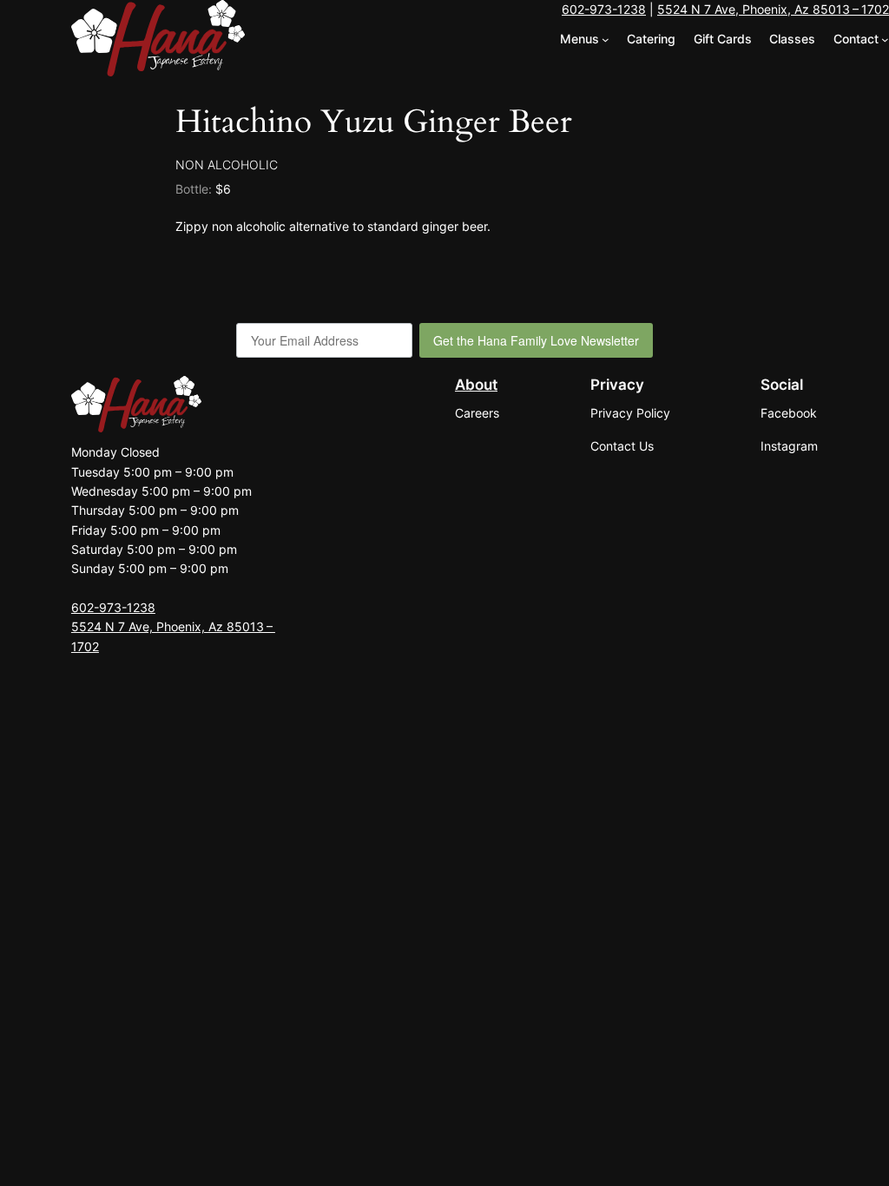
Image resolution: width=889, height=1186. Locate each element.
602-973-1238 (604, 9)
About (476, 384)
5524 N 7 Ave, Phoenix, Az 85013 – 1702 (773, 9)
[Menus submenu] (605, 39)
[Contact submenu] (885, 39)
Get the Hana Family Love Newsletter (536, 340)
